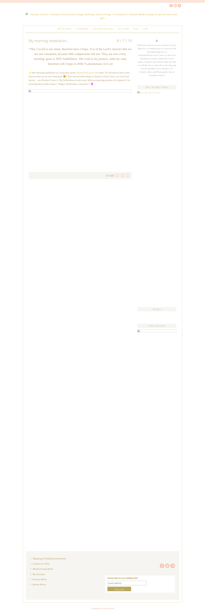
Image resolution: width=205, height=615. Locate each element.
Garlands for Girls (103, 29)
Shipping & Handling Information (49, 558)
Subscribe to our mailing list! (122, 578)
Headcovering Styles (43, 569)
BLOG (136, 29)
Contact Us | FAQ (41, 563)
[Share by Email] (127, 175)
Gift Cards (123, 29)
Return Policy (39, 584)
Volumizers (82, 29)
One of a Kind (64, 29)
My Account (39, 574)
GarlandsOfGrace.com (86, 72)
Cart (145, 29)
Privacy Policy (40, 579)
